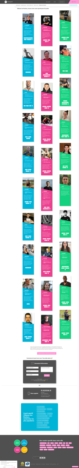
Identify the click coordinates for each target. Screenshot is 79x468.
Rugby (46, 73)
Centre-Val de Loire (30, 5)
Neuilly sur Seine (42, 445)
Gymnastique (29, 39)
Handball (66, 136)
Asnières (58, 445)
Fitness (25, 39)
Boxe (45, 41)
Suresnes (55, 447)
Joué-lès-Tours (49, 413)
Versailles (64, 447)
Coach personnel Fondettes (41, 413)
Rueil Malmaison (49, 447)
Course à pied (44, 106)
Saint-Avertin (46, 422)
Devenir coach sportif (73, 5)
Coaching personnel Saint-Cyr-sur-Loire (43, 427)
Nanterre (41, 449)
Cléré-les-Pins (49, 409)
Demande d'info (76, 466)
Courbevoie (63, 445)
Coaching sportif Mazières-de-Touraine (43, 418)
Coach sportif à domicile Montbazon (42, 420)
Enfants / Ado (45, 76)
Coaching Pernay (39, 422)
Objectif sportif (38, 464)
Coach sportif (18, 5)
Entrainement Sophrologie (65, 266)
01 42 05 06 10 (46, 390)
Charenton (59, 447)
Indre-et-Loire (36, 5)
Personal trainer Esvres (40, 411)
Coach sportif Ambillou (40, 406)
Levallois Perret (48, 445)
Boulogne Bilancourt (70, 447)
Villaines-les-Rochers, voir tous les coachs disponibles (46, 353)
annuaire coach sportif (46, 346)
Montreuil (45, 449)
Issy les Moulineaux (43, 447)
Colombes (67, 445)
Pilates (62, 136)
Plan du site (43, 464)
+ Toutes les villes (51, 449)
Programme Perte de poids (65, 102)
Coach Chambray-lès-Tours (41, 409)
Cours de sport (33, 464)
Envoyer (46, 375)
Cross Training (63, 37)
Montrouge (54, 445)
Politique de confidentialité (4, 464)
